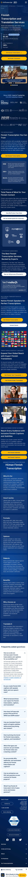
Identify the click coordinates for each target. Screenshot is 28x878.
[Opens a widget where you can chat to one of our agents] (22, 875)
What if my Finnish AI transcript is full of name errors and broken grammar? (11, 789)
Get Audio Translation (14, 58)
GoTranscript (4, 6)
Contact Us (7, 803)
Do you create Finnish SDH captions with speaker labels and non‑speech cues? (12, 689)
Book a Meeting (7, 812)
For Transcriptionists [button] (7, 863)
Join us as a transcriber (14, 830)
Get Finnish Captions (14, 457)
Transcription (20, 6)
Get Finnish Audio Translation (14, 380)
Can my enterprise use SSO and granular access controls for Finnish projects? (12, 776)
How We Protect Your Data (14, 213)
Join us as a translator (14, 834)
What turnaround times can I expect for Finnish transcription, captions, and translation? (11, 702)
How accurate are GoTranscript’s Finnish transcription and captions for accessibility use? (12, 656)
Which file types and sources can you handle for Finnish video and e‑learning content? (11, 749)
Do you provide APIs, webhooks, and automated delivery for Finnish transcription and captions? (12, 762)
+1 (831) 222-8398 (5, 807)
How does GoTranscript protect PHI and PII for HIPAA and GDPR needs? (11, 713)
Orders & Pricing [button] (6, 849)
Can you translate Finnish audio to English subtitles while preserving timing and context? (12, 725)
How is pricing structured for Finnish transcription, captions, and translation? (12, 737)
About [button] (3, 853)
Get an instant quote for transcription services (15, 218)
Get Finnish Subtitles (14, 452)
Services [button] (3, 844)
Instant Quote (14, 325)
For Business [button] (4, 858)
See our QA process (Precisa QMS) (14, 274)
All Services (12, 6)
